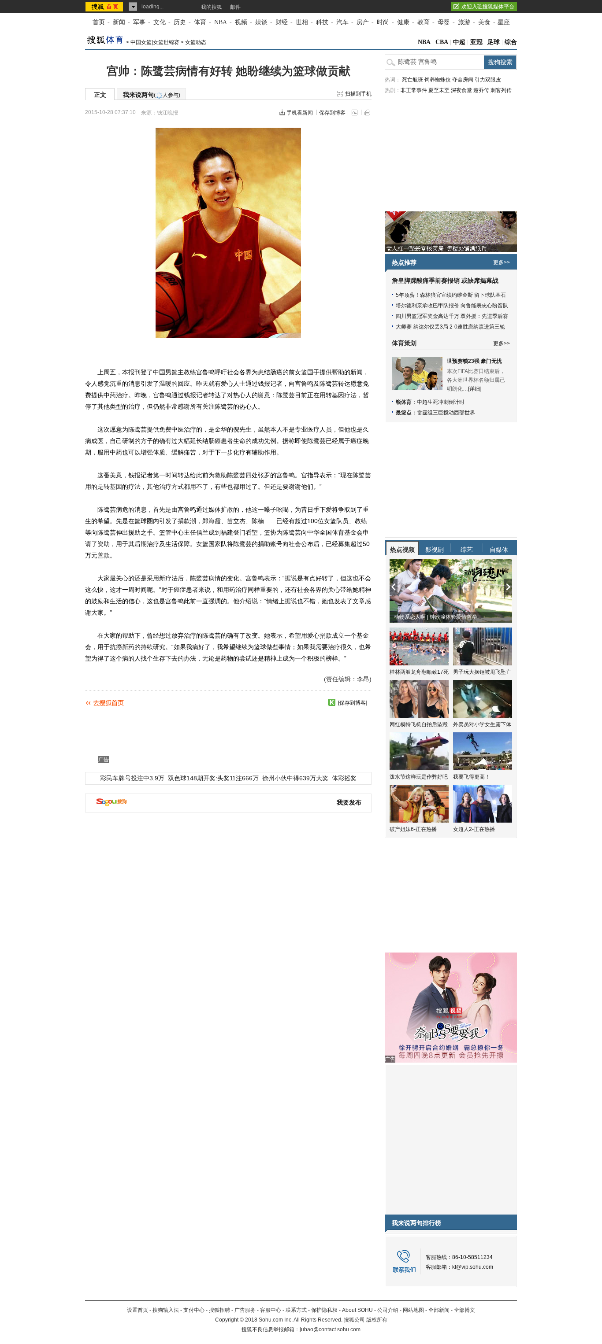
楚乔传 (481, 90)
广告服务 (245, 1310)
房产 (363, 22)
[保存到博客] (352, 703)
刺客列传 (501, 90)
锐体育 (404, 402)
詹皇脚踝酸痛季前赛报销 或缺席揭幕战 (445, 280)
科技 (322, 22)
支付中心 (193, 1310)
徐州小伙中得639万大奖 (295, 778)
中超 (459, 42)
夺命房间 (462, 80)
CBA (441, 42)
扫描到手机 (358, 94)
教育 (423, 22)
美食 (484, 22)
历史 (180, 22)
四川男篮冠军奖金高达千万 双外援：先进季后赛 (452, 316)
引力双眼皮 (488, 80)
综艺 (467, 549)
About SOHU (357, 1310)
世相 (302, 22)
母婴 (444, 22)
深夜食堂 (461, 90)
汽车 (342, 22)
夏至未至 (439, 90)
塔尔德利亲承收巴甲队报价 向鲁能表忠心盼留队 (452, 306)
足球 (493, 42)
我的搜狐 (211, 7)
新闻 (119, 22)
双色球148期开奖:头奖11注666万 (213, 778)
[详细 (474, 389)
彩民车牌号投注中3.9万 (132, 778)
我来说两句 (151, 94)
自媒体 (499, 549)
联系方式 (296, 1310)
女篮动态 (195, 42)
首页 (99, 22)
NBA (220, 22)
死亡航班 (412, 80)
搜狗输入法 (165, 1310)
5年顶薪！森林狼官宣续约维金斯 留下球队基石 (451, 295)
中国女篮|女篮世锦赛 (154, 42)
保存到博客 (332, 113)
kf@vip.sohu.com (472, 1267)
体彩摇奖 (344, 778)
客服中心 (270, 1310)
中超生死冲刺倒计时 (441, 402)
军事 (139, 22)
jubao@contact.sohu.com (330, 1329)
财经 (281, 22)
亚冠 (476, 42)
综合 (511, 42)
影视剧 (434, 549)
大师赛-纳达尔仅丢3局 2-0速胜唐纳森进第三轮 (450, 327)
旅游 (464, 22)
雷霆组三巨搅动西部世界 (446, 413)
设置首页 (137, 1310)
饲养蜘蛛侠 (437, 80)
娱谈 (261, 22)
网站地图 (413, 1310)
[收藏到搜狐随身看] (331, 702)
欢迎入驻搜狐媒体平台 (487, 7)
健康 (403, 22)
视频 (241, 22)
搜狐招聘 (219, 1310)
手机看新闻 (299, 113)
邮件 (235, 7)
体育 (200, 22)
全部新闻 (439, 1310)
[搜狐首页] (105, 6)
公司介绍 (387, 1310)
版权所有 (376, 1320)
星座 (504, 22)
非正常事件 (414, 90)
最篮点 (404, 413)
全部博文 (464, 1310)
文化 (159, 22)
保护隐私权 (324, 1310)
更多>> (501, 262)
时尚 (383, 22)
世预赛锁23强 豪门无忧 (474, 361)
